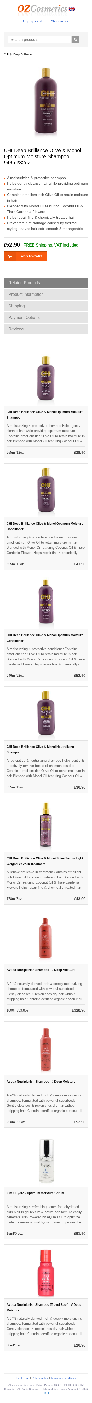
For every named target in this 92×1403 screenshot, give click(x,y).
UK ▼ (46, 1393)
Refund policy (40, 1378)
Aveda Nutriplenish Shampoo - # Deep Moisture (41, 970)
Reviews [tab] (16, 329)
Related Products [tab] (24, 283)
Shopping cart (61, 21)
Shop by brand (32, 21)
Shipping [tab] (16, 306)
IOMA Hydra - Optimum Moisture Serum (35, 1193)
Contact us (22, 1378)
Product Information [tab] (26, 294)
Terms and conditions (63, 1378)
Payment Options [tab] (24, 317)
